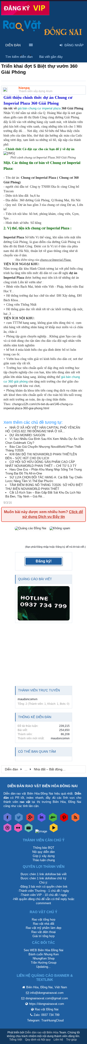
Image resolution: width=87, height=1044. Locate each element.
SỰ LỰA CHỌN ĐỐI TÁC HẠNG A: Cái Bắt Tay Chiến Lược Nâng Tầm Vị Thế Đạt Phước (43, 479)
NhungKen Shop (44, 958)
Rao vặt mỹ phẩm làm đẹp (43, 928)
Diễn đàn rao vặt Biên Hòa (41, 1032)
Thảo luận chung (43, 860)
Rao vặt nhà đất (43, 923)
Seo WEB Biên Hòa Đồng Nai (43, 950)
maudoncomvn (27, 699)
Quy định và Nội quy (38, 1039)
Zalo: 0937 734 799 (46, 1015)
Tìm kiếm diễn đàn (19, 56)
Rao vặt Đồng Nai (46, 1009)
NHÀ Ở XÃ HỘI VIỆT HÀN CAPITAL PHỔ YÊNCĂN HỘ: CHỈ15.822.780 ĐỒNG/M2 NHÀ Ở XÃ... (42, 429)
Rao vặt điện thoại (43, 932)
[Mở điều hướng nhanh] (79, 769)
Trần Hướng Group (43, 962)
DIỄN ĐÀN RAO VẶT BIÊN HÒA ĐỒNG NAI (42, 786)
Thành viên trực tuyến (39, 690)
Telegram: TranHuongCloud (45, 1020)
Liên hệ (58, 1039)
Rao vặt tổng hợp (43, 919)
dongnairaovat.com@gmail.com (47, 998)
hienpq (24, 88)
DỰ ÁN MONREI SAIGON (27, 435)
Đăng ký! (44, 561)
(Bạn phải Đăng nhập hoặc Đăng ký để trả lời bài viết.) (55, 546)
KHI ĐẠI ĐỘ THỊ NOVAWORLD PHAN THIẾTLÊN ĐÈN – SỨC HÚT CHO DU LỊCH (41, 456)
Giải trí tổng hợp (43, 936)
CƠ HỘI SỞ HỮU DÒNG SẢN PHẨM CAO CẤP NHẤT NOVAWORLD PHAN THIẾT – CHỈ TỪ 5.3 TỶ (41, 464)
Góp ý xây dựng (44, 856)
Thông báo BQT (43, 847)
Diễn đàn (13, 45)
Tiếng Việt (15, 1039)
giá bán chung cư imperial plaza (39, 108)
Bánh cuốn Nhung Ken (44, 954)
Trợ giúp (71, 1039)
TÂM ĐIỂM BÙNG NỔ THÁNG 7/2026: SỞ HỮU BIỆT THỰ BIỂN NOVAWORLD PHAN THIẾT (44, 487)
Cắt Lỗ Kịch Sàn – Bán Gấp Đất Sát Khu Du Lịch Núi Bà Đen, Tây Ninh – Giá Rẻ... (43, 494)
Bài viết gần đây (51, 56)
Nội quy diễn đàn (43, 852)
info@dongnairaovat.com (47, 992)
